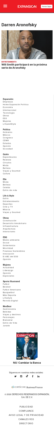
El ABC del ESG (10, 256)
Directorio (26, 423)
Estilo (6, 198)
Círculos (7, 163)
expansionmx (17, 376)
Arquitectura (9, 229)
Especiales (8, 276)
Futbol (6, 284)
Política (6, 129)
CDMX (6, 140)
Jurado (6, 326)
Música (6, 209)
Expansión (8, 99)
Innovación (8, 254)
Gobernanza (9, 245)
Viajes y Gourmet (11, 171)
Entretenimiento (9, 62)
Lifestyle (7, 298)
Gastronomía (9, 309)
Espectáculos (10, 157)
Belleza (7, 168)
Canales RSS (26, 419)
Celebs (6, 187)
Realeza (7, 160)
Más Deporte (9, 295)
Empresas (8, 102)
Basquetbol (9, 292)
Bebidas (7, 312)
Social (6, 243)
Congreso (8, 138)
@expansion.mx (27, 376)
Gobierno (7, 132)
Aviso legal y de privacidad (26, 415)
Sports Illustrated (11, 281)
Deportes (8, 204)
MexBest (7, 306)
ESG (5, 118)
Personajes (9, 317)
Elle (4, 179)
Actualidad (8, 267)
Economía (8, 107)
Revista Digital (46, 6)
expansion (40, 376)
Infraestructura (10, 226)
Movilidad (8, 248)
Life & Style (8, 195)
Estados (7, 143)
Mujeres (7, 121)
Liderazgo (8, 270)
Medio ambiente (11, 240)
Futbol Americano (12, 290)
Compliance (26, 411)
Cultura (6, 174)
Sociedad (8, 149)
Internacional (9, 110)
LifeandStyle (9, 124)
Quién (6, 154)
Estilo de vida (10, 190)
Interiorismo (9, 231)
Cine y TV (8, 207)
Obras (6, 116)
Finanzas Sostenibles (14, 251)
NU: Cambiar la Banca (27, 362)
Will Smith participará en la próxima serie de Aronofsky (24, 66)
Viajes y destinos (12, 314)
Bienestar (8, 320)
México (6, 135)
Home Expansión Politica (16, 104)
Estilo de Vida (10, 323)
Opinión (7, 146)
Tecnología (9, 113)
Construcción (10, 221)
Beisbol (7, 287)
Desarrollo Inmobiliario (14, 223)
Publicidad (26, 406)
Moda (6, 165)
